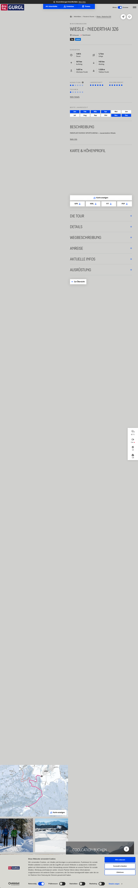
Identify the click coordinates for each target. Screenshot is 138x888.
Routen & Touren (88, 17)
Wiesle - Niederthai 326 (103, 17)
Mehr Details (74, 97)
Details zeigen (114, 884)
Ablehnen (120, 872)
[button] (101, 216)
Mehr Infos (82, 2)
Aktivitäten (77, 17)
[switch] (62, 883)
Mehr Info (73, 139)
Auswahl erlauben (120, 866)
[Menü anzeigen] (134, 7)
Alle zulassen (120, 860)
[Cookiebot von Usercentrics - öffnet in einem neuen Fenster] (14, 883)
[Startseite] (71, 17)
